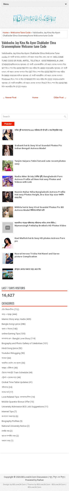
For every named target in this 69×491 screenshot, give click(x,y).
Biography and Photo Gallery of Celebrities (22, 343)
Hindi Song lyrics (10, 348)
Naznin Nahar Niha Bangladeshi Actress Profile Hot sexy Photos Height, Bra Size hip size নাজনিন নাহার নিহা (40, 195)
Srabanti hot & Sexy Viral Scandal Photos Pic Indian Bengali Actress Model (38, 147)
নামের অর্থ (5, 392)
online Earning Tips (11, 333)
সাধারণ (4, 358)
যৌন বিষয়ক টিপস (8, 309)
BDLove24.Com (19, 484)
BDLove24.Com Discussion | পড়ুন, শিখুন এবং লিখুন (42, 477)
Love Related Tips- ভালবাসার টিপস (16, 397)
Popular (8, 124)
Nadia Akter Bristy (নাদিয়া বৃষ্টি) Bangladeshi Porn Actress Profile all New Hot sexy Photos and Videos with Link (38, 179)
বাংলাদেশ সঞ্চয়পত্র (8, 416)
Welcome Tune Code (20, 32)
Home (6, 32)
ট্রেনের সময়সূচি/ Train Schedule (15, 372)
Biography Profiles (10, 421)
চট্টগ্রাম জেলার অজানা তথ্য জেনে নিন (28, 269)
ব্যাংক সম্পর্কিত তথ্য (9, 435)
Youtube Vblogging (11, 353)
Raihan (40, 480)
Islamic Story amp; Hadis (14, 319)
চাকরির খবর (5, 431)
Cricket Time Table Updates (15, 382)
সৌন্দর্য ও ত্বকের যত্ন (9, 377)
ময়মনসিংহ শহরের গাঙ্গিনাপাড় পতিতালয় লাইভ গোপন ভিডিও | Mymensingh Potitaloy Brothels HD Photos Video (40, 224)
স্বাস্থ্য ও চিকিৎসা (7, 367)
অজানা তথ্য (6, 440)
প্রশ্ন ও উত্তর (7, 328)
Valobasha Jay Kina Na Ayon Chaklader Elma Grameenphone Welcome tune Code (29, 44)
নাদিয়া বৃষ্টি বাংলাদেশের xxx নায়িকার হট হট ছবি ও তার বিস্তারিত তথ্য (38, 130)
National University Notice (14, 426)
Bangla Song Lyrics (11, 324)
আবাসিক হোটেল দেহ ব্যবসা (11, 363)
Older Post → (60, 97)
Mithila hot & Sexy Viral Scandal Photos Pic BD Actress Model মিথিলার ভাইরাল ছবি (39, 208)
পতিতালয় (5, 387)
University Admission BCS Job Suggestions (23, 406)
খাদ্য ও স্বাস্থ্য (7, 314)
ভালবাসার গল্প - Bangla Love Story (16, 338)
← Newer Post (9, 97)
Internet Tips (8, 411)
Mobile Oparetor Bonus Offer (16, 401)
